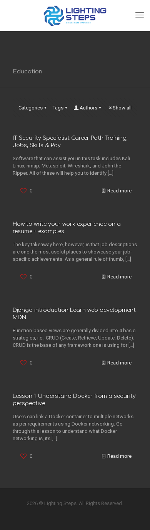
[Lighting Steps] (75, 15)
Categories (30, 108)
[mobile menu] (139, 15)
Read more (119, 191)
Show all (122, 108)
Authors (88, 108)
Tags (58, 108)
